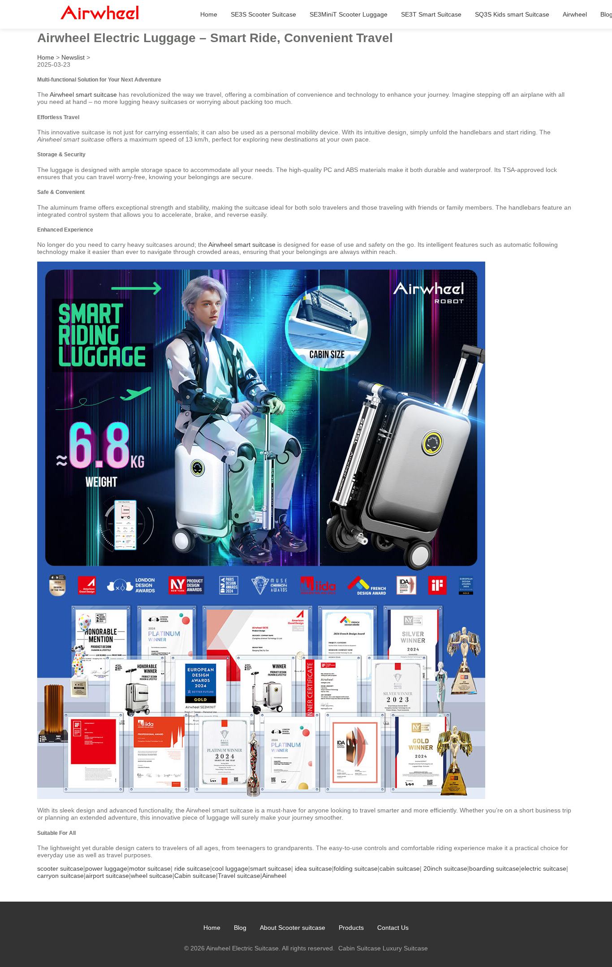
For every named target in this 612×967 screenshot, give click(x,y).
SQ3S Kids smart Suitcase (512, 14)
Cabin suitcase (195, 875)
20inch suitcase (445, 868)
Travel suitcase (239, 875)
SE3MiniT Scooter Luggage (349, 14)
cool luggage (230, 868)
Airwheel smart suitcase (83, 94)
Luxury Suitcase (405, 948)
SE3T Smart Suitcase (431, 14)
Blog (240, 927)
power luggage (106, 868)
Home (208, 14)
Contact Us (393, 927)
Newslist (73, 57)
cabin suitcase (399, 868)
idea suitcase (313, 868)
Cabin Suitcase (359, 948)
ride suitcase (192, 868)
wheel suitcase (151, 875)
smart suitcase (270, 868)
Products (351, 927)
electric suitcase (543, 868)
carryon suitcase (60, 875)
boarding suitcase (494, 868)
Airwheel (575, 14)
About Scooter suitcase (292, 927)
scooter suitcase (60, 868)
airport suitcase (107, 875)
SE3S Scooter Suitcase (263, 14)
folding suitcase (356, 868)
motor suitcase (150, 868)
